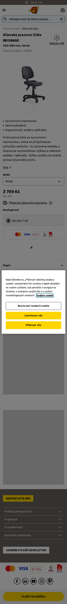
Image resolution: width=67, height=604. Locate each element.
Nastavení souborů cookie (33, 305)
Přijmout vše (33, 325)
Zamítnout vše (33, 315)
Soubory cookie (44, 295)
